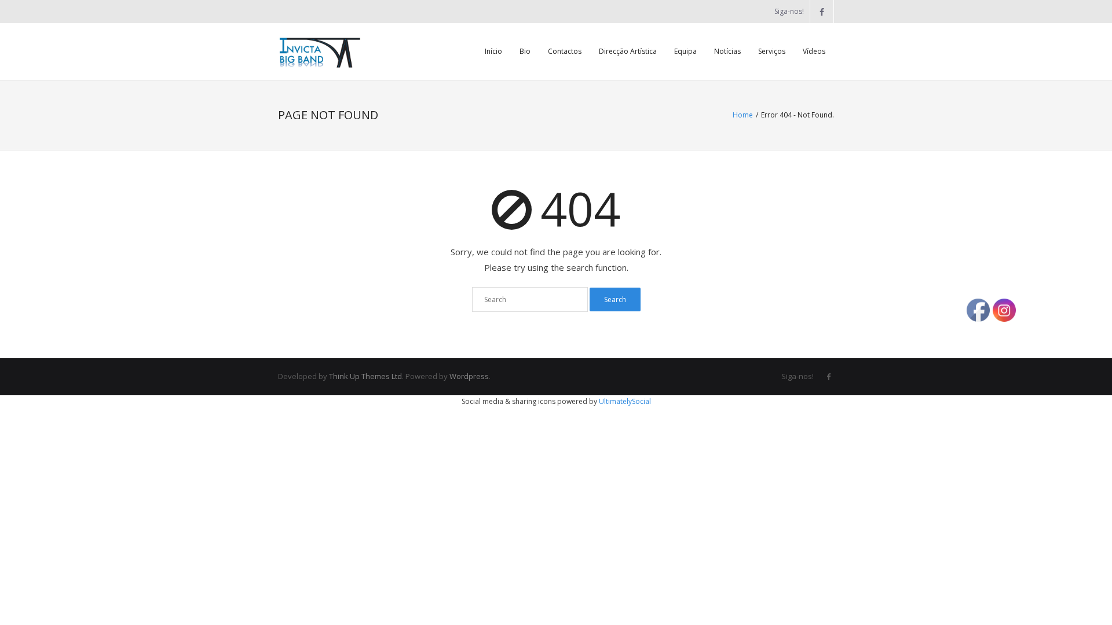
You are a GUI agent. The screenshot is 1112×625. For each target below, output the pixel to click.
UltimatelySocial (625, 401)
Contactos (564, 51)
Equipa (685, 51)
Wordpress (469, 376)
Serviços (771, 51)
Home (743, 115)
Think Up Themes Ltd (365, 376)
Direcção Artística (628, 51)
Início (493, 51)
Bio (525, 51)
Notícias (727, 51)
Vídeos (814, 51)
